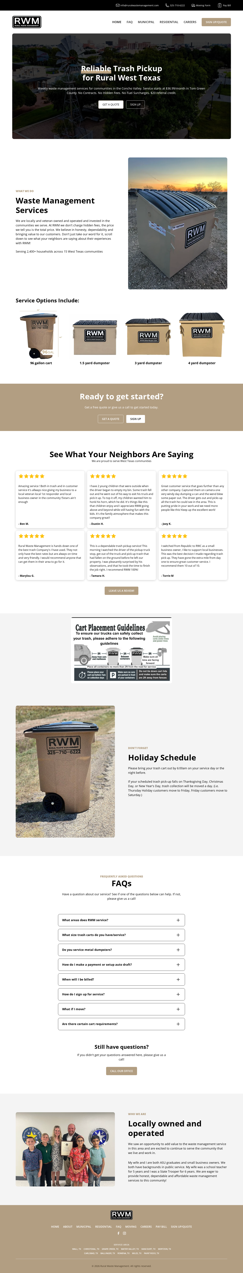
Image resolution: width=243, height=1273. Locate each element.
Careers (190, 22)
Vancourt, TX (148, 1249)
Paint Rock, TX (151, 1253)
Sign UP (135, 104)
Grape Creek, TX (110, 1249)
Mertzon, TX (164, 1249)
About (67, 1226)
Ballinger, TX (108, 1253)
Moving (131, 1226)
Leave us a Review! (121, 591)
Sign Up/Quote (181, 1226)
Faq (130, 22)
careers (146, 1226)
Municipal (146, 22)
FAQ (118, 1226)
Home (116, 22)
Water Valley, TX (130, 1249)
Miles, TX (136, 1253)
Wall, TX (76, 1249)
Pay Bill (161, 1226)
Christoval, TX (91, 1249)
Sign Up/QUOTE (216, 22)
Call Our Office (121, 1071)
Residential (169, 22)
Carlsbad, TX (91, 1253)
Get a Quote (110, 104)
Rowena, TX (123, 1253)
